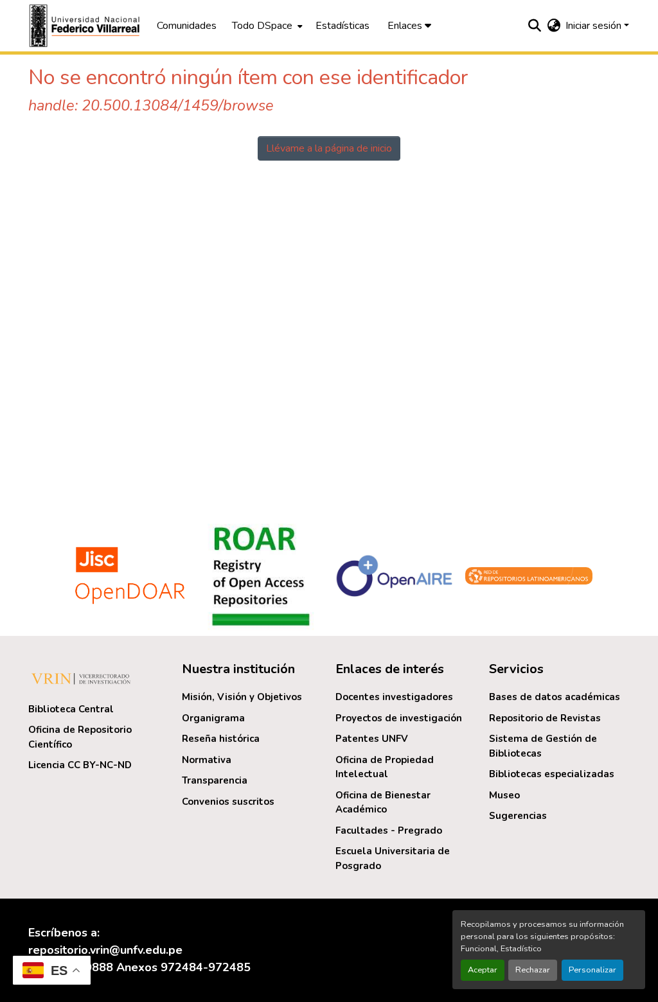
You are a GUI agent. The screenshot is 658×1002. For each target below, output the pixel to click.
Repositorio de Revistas (545, 718)
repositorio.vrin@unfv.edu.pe (105, 950)
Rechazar (532, 970)
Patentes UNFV (371, 738)
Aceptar (482, 970)
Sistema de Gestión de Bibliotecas (543, 746)
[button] (86, 25)
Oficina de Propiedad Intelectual (384, 767)
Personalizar (592, 970)
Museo (504, 795)
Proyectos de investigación (398, 718)
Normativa (206, 759)
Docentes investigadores (394, 696)
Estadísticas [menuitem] (342, 26)
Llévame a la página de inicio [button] (329, 148)
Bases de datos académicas (554, 696)
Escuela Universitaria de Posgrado (392, 858)
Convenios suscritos (228, 801)
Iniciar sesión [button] (594, 26)
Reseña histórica (221, 738)
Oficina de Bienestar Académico (383, 802)
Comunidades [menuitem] (187, 26)
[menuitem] (266, 25)
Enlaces (406, 26)
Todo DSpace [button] (262, 26)
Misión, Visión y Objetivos (242, 696)
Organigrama (213, 718)
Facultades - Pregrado (388, 830)
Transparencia (214, 780)
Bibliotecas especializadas (551, 774)
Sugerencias (518, 815)
